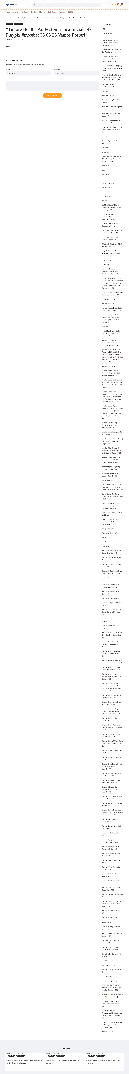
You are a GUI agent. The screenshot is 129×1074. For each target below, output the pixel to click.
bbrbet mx (105, 152)
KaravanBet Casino (108, 299)
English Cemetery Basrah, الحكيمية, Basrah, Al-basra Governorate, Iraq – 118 (111, 253)
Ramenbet (105, 546)
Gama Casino (106, 260)
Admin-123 (20, 39)
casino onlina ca (107, 187)
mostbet (9, 24)
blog (103, 170)
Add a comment (52, 95)
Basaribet (105, 148)
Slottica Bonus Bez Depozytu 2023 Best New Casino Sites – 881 (112, 635)
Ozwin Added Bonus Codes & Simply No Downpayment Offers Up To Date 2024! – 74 (112, 487)
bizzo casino (106, 166)
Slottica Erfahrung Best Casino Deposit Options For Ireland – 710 (111, 789)
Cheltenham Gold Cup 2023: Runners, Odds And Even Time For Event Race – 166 (112, 216)
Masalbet (105, 327)
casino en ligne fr (108, 183)
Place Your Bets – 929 (109, 533)
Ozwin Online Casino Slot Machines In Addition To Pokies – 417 (111, 521)
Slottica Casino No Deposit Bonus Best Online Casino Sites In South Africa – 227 (111, 711)
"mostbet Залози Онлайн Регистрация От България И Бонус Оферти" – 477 (112, 58)
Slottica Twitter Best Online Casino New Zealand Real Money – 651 (111, 903)
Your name (9, 69)
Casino (104, 179)
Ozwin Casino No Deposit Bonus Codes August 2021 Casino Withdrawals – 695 (111, 505)
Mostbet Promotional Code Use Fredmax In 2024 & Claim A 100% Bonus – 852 (111, 459)
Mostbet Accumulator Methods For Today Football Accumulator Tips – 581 (112, 342)
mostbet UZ (18, 24)
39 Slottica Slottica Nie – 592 (112, 95)
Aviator (104, 136)
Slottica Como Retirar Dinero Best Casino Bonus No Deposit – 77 (112, 766)
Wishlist (117, 3)
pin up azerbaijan (108, 529)
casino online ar (107, 192)
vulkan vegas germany (109, 981)
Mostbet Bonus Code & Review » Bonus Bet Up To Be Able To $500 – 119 (111, 373)
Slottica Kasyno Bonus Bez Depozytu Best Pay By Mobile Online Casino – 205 (112, 812)
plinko (104, 537)
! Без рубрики (107, 33)
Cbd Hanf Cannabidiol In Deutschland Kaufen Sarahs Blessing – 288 (111, 207)
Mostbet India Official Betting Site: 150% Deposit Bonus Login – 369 (112, 441)
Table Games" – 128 (109, 965)
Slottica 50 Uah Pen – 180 (111, 598)
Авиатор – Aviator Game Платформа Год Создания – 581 (112, 1003)
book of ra (105, 174)
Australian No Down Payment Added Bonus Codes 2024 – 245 (112, 129)
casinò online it (107, 196)
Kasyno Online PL (108, 304)
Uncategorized (107, 976)
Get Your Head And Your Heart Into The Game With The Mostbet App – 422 (111, 271)
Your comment (10, 80)
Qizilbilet (105, 542)
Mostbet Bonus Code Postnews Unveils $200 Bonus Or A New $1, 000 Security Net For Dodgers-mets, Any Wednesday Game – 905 (112, 397)
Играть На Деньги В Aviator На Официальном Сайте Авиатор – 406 (112, 1024)
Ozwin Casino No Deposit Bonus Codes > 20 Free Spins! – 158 (112, 496)
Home (7, 18)
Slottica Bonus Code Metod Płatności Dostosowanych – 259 (111, 644)
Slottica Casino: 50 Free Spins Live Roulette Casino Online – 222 (112, 743)
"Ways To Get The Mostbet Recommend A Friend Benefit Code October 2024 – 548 (112, 77)
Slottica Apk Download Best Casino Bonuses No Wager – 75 (112, 612)
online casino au (107, 480)
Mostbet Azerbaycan (109, 366)
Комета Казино (107, 1032)
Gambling (105, 264)
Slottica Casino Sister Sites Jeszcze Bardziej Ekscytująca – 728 (112, 727)
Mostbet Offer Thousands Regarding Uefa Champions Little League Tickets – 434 (111, 450)
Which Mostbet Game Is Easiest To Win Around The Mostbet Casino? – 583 (111, 987)
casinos (104, 201)
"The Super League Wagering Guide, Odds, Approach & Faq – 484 (112, 68)
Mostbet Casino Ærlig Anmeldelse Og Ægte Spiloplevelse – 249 (109, 425)
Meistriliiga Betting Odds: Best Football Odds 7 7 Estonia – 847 (111, 333)
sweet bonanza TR (108, 961)
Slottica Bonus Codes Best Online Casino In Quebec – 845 (111, 653)
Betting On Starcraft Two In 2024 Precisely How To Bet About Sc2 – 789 (111, 158)
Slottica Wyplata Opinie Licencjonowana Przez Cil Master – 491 (111, 919)
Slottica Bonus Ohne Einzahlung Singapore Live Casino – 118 (111, 676)
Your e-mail (57, 69)
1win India (105, 91)
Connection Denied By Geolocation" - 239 (23, 18)
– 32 (103, 29)
